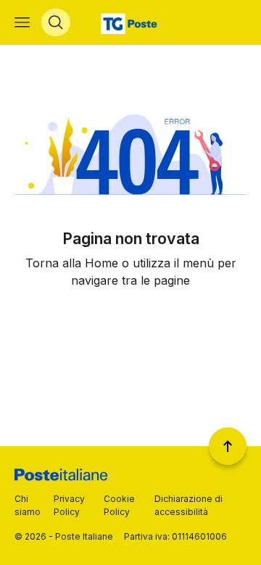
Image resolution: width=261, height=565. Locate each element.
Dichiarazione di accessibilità (188, 505)
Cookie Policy (119, 505)
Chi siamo (27, 505)
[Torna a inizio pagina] (227, 446)
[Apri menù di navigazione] (22, 22)
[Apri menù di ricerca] (55, 22)
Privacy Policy (69, 505)
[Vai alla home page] (131, 22)
